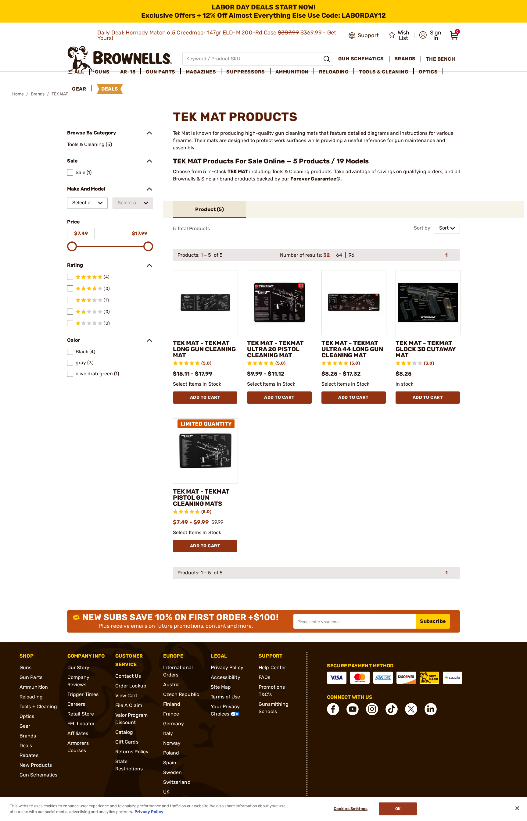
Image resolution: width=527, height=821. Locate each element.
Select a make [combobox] (81, 204)
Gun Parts (31, 677)
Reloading (31, 697)
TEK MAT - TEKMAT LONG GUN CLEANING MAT (204, 349)
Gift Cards (126, 742)
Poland (171, 753)
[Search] (326, 58)
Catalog (124, 732)
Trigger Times (83, 694)
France (171, 714)
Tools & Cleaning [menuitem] (383, 72)
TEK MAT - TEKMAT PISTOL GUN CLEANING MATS (201, 497)
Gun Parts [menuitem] (160, 72)
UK (166, 792)
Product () (209, 209)
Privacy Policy (227, 667)
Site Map (221, 687)
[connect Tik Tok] (391, 709)
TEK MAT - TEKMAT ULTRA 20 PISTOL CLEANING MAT (275, 349)
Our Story (78, 667)
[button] (430, 35)
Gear (25, 726)
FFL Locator (81, 723)
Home (18, 94)
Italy (168, 733)
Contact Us (128, 676)
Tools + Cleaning (38, 706)
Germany (173, 723)
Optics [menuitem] (428, 72)
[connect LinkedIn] (431, 709)
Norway (172, 743)
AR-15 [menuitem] (128, 72)
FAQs (264, 677)
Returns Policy (132, 752)
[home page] (119, 59)
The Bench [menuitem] (440, 59)
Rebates (29, 755)
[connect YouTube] (352, 709)
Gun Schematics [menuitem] (361, 59)
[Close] (517, 808)
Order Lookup (130, 686)
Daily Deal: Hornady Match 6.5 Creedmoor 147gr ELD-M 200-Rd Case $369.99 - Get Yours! (216, 35)
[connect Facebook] (333, 709)
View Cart (126, 695)
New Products (36, 765)
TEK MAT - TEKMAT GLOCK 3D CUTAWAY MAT (426, 349)
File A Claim (128, 705)
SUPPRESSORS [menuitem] (245, 72)
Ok (397, 809)
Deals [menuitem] (109, 89)
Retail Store (80, 714)
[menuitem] (78, 72)
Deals (26, 745)
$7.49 (81, 233)
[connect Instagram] (372, 709)
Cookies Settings (350, 809)
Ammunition (34, 687)
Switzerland (177, 782)
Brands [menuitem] (405, 59)
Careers (76, 704)
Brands (38, 94)
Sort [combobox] (444, 228)
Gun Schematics (38, 775)
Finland (172, 704)
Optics (27, 716)
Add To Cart (205, 397)
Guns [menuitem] (102, 72)
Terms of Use (225, 697)
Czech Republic (181, 694)
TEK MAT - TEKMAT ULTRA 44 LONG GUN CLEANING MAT (352, 349)
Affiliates (77, 733)
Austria (171, 684)
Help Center (272, 667)
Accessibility (225, 677)
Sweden (172, 772)
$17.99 (139, 233)
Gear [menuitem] (79, 89)
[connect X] (411, 709)
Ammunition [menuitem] (292, 72)
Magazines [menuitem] (201, 72)
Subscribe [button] (433, 621)
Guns (25, 667)
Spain (170, 763)
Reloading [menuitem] (334, 72)
